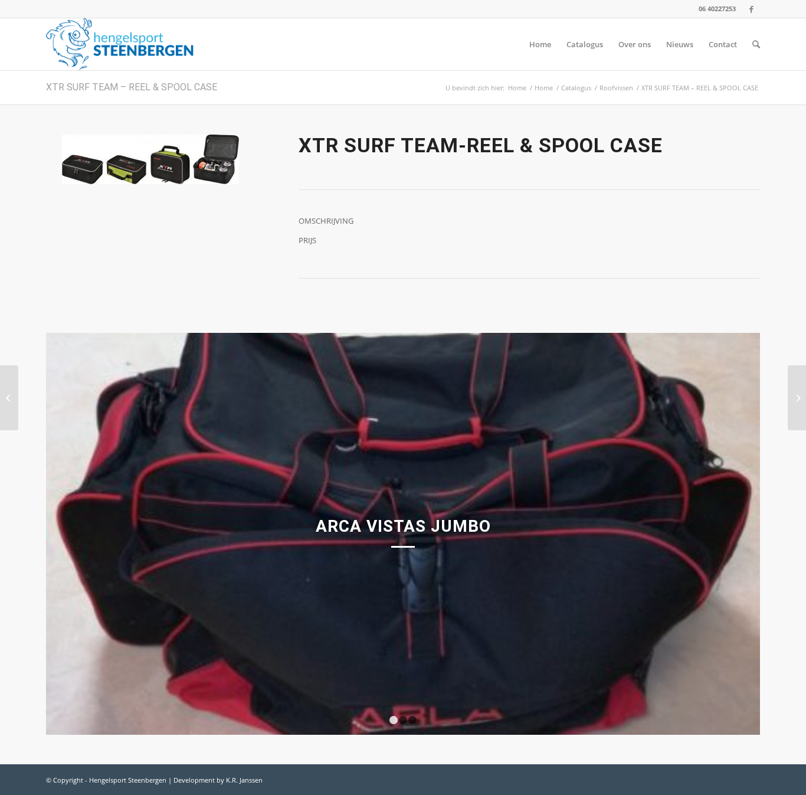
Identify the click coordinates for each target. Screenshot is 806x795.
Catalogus (576, 87)
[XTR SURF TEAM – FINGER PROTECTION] (9, 397)
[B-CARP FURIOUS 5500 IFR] (797, 397)
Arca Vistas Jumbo (403, 526)
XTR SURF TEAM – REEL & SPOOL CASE (131, 87)
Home (517, 87)
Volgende (733, 534)
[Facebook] (751, 9)
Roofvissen (616, 87)
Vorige (72, 534)
